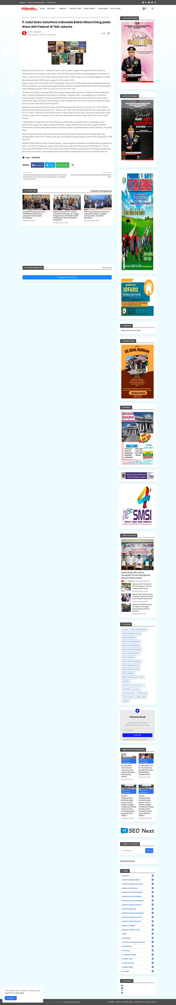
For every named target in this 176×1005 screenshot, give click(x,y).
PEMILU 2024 (142, 693)
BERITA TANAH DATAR (130, 677)
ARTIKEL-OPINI (75, 8)
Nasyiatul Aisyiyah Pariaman (133, 685)
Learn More (19, 993)
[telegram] (122, 993)
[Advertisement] (68, 246)
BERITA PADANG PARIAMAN (132, 661)
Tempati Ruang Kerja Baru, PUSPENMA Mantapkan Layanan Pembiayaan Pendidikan (34, 215)
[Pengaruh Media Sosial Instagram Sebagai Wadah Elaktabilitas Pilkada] (126, 607)
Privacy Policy (150, 1002)
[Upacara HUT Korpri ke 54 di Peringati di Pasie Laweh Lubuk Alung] (126, 587)
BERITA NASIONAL (129, 657)
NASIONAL (51, 8)
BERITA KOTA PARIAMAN (131, 645)
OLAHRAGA (126, 689)
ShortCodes (115, 8)
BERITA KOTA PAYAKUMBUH (132, 649)
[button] (152, 8)
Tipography (103, 8)
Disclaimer (51, 2)
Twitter (51, 165)
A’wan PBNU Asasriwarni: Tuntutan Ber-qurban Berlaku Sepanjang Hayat (128, 771)
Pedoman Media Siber (36, 2)
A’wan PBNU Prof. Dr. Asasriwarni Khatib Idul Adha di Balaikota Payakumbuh (146, 770)
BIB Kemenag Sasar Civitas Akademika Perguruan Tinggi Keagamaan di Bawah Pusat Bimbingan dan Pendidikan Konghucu (66, 216)
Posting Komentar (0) (67, 277)
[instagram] (122, 990)
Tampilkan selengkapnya (101, 191)
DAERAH (62, 8)
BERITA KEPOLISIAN (129, 638)
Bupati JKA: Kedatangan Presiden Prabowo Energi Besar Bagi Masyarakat (142, 596)
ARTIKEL (125, 630)
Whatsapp (64, 165)
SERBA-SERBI (89, 8)
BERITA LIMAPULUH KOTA (131, 653)
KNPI (142, 677)
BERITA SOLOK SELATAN (131, 669)
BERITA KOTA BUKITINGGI (131, 642)
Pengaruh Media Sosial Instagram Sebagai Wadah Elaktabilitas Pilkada (142, 607)
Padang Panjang (129, 693)
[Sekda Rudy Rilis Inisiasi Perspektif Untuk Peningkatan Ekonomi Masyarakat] (137, 554)
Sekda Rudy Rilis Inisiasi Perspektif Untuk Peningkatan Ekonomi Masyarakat (135, 575)
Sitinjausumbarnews (71, 1002)
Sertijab (125, 701)
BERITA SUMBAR (128, 673)
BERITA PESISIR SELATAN (131, 665)
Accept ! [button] (10, 998)
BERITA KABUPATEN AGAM (131, 634)
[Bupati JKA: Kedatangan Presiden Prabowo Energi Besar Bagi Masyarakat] (126, 597)
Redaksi (23, 2)
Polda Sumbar (128, 697)
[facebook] (122, 985)
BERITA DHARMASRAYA (139, 630)
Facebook (39, 165)
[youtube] (122, 988)
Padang (136, 689)
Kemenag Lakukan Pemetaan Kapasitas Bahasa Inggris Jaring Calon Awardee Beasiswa (97, 215)
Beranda (25, 17)
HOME (42, 8)
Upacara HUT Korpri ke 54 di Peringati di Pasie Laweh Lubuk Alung (142, 586)
